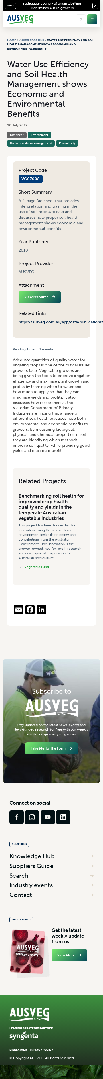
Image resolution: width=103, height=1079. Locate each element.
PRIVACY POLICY (41, 1049)
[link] (16, 817)
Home (11, 40)
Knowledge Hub (31, 40)
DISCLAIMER (18, 1049)
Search (18, 875)
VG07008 (30, 179)
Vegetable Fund (36, 567)
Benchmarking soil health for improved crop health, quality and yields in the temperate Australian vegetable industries (51, 507)
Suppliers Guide (31, 865)
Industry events (31, 885)
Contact (20, 894)
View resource (36, 297)
